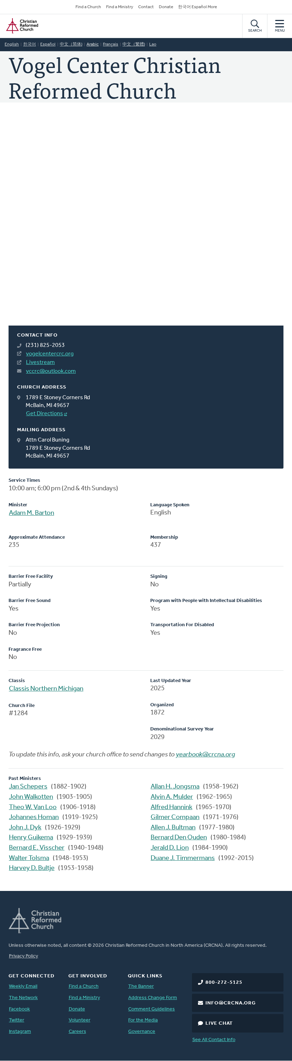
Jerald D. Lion (170, 848)
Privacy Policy (23, 956)
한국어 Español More (197, 7)
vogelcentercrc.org (50, 354)
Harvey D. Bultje (31, 868)
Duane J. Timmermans (183, 858)
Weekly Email (23, 986)
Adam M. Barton (31, 513)
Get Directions (44, 414)
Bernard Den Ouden (179, 837)
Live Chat (219, 1023)
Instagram (20, 1031)
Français (110, 44)
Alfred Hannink (171, 807)
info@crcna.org (230, 1003)
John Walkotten (31, 797)
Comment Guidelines (151, 1009)
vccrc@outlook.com (51, 371)
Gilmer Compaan (175, 817)
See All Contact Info (213, 1039)
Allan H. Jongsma (175, 786)
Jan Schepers (28, 786)
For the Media (143, 1020)
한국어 (29, 44)
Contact (146, 7)
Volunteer (79, 1020)
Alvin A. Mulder (172, 797)
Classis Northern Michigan (46, 689)
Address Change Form (152, 998)
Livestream (40, 362)
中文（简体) (71, 44)
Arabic (93, 44)
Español (48, 44)
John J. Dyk (25, 827)
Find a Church (88, 7)
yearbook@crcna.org (205, 754)
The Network (23, 998)
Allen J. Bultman (173, 827)
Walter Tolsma (29, 858)
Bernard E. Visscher (36, 848)
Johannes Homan (34, 817)
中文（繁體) (133, 44)
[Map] (146, 223)
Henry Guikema (31, 837)
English (12, 44)
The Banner (141, 986)
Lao (152, 44)
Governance (141, 1031)
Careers (77, 1031)
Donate (166, 7)
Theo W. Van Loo (33, 807)
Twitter (16, 1020)
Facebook (19, 1009)
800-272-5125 (224, 982)
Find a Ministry (119, 7)
